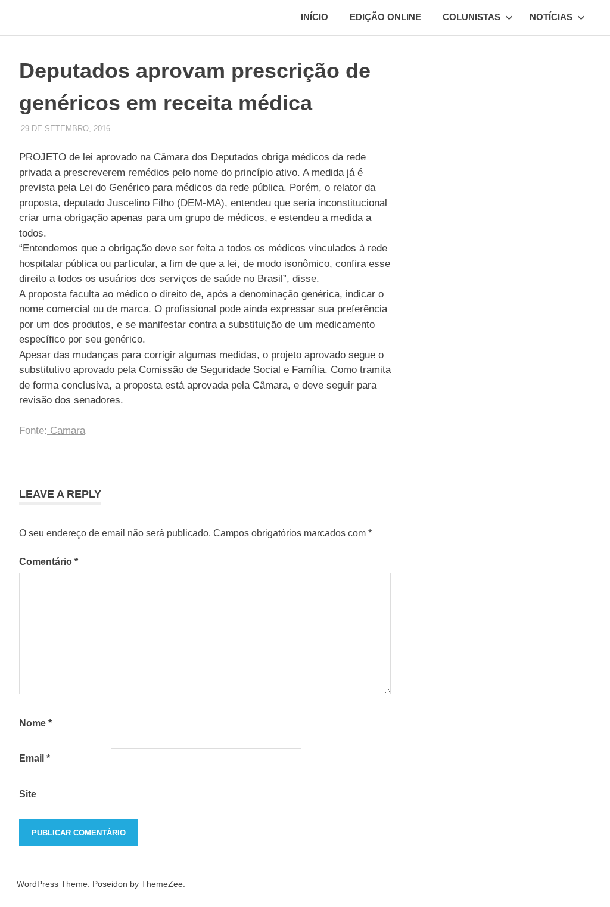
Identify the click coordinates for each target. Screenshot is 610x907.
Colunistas (471, 17)
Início (314, 17)
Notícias (551, 17)
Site (27, 794)
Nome (35, 723)
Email (34, 758)
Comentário (48, 562)
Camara (66, 430)
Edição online (385, 17)
